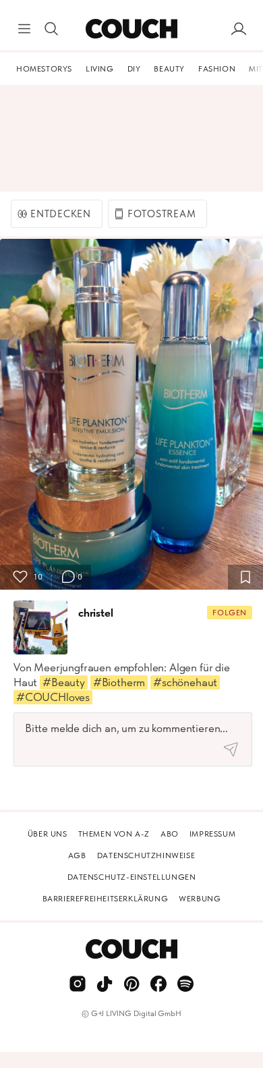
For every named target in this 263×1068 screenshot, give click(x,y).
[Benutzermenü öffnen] (239, 29)
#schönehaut (185, 682)
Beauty (169, 69)
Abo (169, 834)
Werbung (200, 898)
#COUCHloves (53, 697)
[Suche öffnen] (51, 29)
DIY (134, 69)
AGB (77, 855)
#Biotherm (119, 682)
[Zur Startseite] (131, 29)
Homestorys (44, 69)
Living (100, 69)
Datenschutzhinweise (146, 855)
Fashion (216, 69)
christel (95, 612)
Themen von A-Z (114, 834)
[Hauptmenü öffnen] (24, 29)
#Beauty (63, 682)
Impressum (212, 834)
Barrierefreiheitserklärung (105, 898)
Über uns (47, 834)
